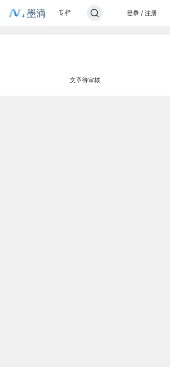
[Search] (94, 13)
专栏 (64, 12)
